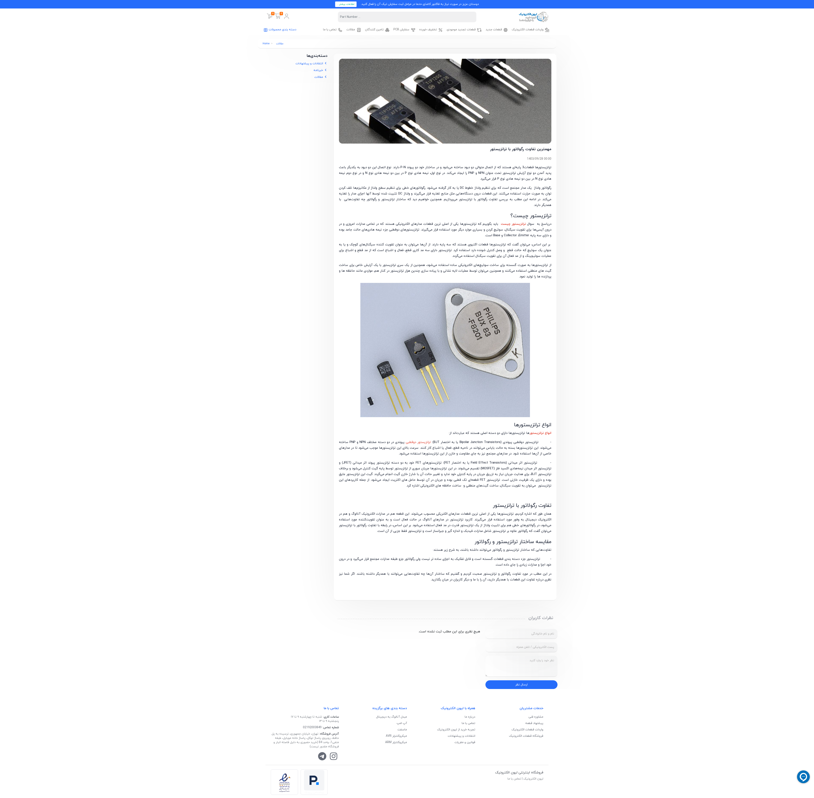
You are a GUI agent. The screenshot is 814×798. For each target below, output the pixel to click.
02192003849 (312, 727)
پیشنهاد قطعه (534, 723)
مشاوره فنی (535, 717)
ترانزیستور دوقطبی (418, 442)
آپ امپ (402, 723)
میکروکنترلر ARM (396, 742)
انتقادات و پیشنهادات (309, 63)
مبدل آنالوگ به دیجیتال (391, 717)
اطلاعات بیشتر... (345, 4)
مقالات (279, 43)
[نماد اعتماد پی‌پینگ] (314, 782)
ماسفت (402, 730)
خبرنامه (319, 70)
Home (266, 43)
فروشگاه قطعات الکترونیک (526, 736)
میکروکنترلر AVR (396, 736)
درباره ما (470, 717)
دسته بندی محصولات (282, 30)
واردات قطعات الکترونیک (527, 730)
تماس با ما (468, 723)
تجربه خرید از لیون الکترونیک (456, 730)
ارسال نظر (521, 685)
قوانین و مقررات (464, 742)
